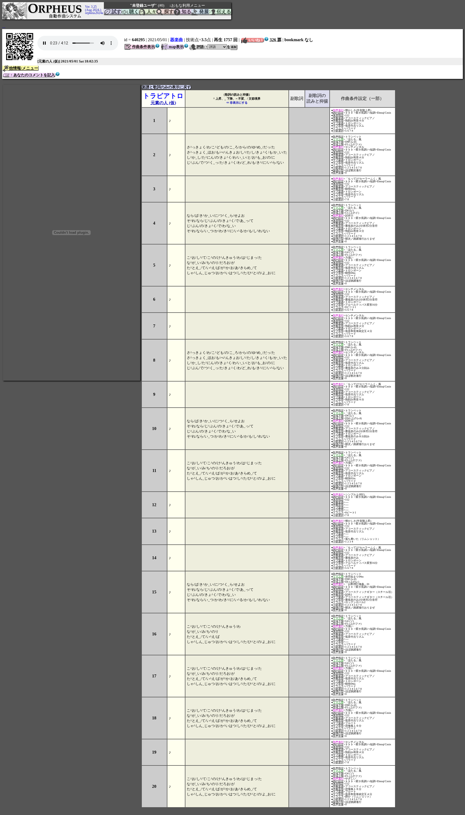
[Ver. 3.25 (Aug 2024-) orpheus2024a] (84, 4)
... (3, 26)
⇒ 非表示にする (237, 102)
